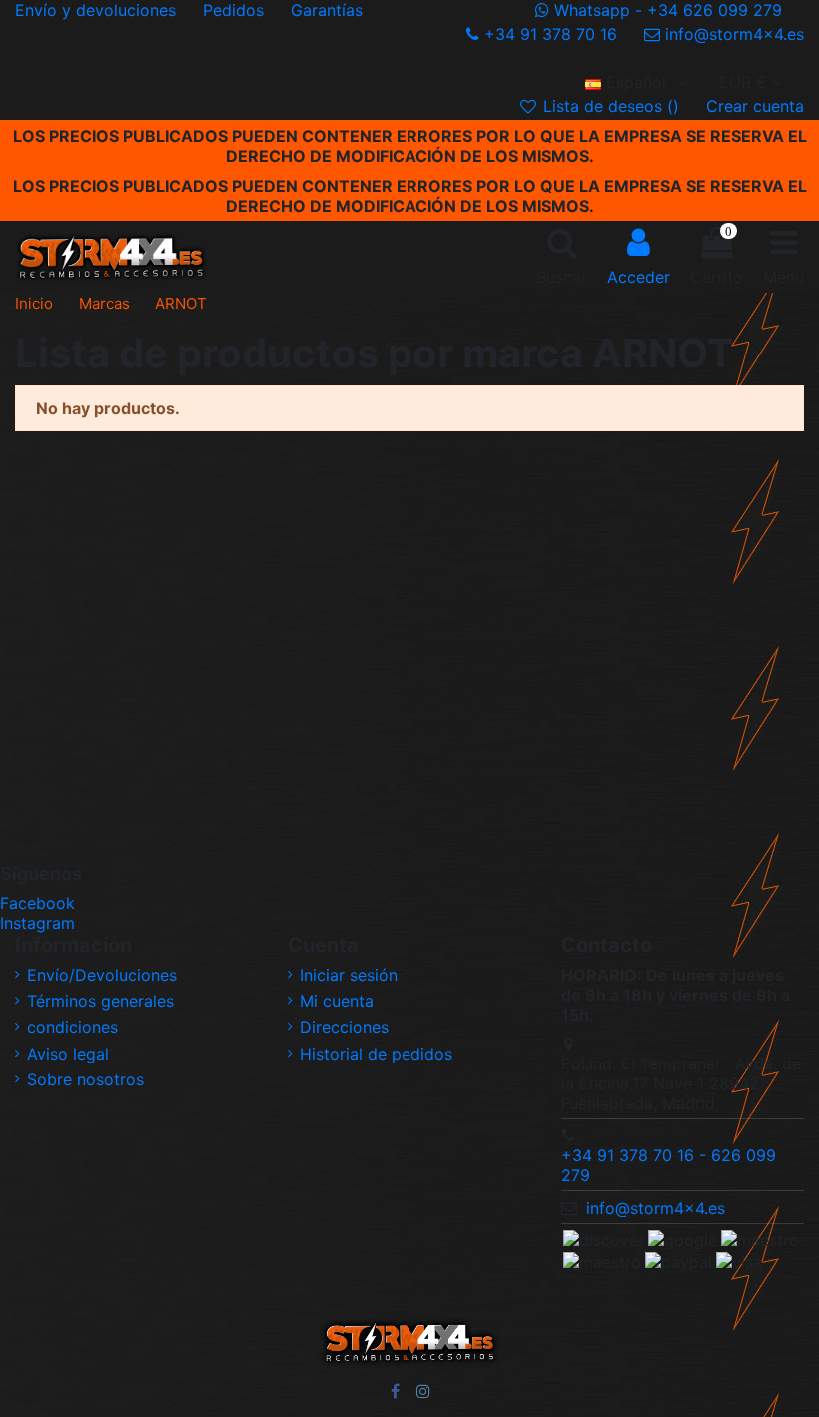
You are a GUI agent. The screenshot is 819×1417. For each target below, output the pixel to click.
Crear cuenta (755, 106)
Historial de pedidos (376, 1053)
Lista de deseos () (611, 106)
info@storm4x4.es (732, 34)
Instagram (37, 923)
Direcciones (344, 1027)
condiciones (72, 1027)
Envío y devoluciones (98, 10)
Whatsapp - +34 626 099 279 (668, 10)
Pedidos (236, 10)
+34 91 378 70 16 (550, 34)
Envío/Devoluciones (102, 975)
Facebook (37, 903)
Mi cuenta (337, 1001)
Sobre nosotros (85, 1079)
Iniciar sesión (349, 975)
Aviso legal (68, 1053)
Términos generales (100, 1001)
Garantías (327, 10)
